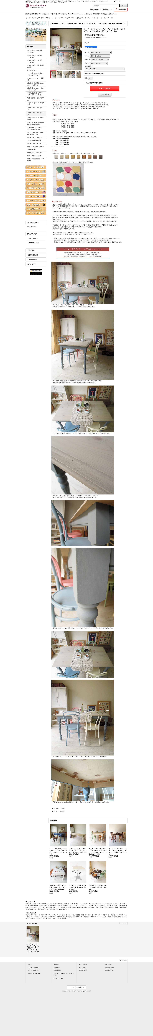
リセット (124, 923)
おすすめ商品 (57, 970)
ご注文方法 (30, 250)
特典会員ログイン (94, 9)
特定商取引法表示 (32, 255)
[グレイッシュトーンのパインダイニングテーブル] (66, 49)
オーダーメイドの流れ (34, 970)
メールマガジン (32, 259)
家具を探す (56, 964)
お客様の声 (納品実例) (34, 973)
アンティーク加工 (58, 978)
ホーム (30, 964)
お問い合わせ (31, 264)
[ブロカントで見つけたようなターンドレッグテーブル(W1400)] (60, 74)
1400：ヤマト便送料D (62, 140)
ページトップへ (123, 960)
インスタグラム (83, 964)
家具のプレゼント (83, 970)
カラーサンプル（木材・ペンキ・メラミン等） (64, 974)
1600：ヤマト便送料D (62, 142)
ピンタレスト (82, 967)
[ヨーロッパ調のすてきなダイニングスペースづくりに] (78, 74)
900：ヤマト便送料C (63, 138)
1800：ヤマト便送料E (62, 144)
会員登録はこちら (107, 9)
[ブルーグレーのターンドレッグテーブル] (72, 74)
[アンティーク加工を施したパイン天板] (66, 74)
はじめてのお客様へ (33, 967)
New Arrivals (57, 967)
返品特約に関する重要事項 (94, 83)
